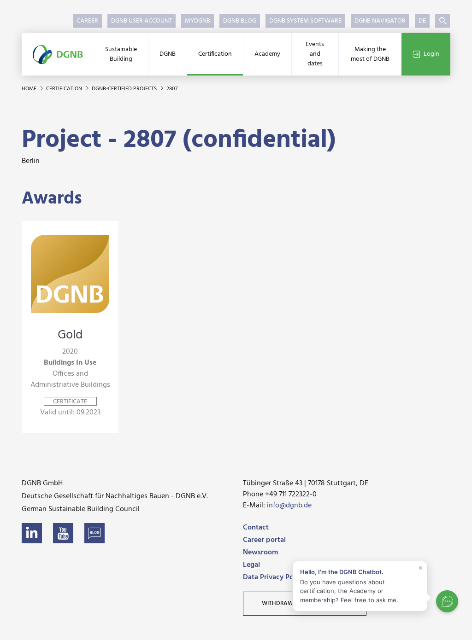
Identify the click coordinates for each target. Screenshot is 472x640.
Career (87, 21)
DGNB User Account (141, 21)
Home (30, 88)
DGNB (167, 54)
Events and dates (315, 54)
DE (422, 21)
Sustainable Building (121, 54)
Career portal (264, 540)
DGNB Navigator (380, 21)
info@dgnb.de (289, 506)
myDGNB (197, 21)
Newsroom (260, 553)
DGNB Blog (239, 21)
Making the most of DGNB (370, 54)
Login (431, 54)
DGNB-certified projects (125, 88)
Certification (215, 54)
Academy (267, 54)
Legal (251, 565)
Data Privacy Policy (274, 577)
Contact (256, 528)
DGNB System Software (305, 21)
